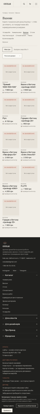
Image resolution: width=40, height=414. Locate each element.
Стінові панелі (21, 35)
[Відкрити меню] (36, 4)
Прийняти (7, 410)
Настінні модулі (8, 35)
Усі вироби (6, 32)
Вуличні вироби (8, 39)
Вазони (25, 32)
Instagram (6, 271)
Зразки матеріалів (9, 301)
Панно (30, 35)
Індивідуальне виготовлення (13, 298)
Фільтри (7, 49)
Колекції (5, 305)
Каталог (11, 13)
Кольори (6, 308)
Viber (14, 271)
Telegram (23, 271)
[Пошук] (24, 4)
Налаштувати (8, 406)
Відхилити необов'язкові (27, 406)
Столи (32, 32)
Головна (5, 13)
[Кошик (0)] (30, 4)
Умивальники (16, 32)
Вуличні (5, 42)
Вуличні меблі (7, 294)
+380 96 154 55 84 (9, 266)
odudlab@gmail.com (10, 262)
